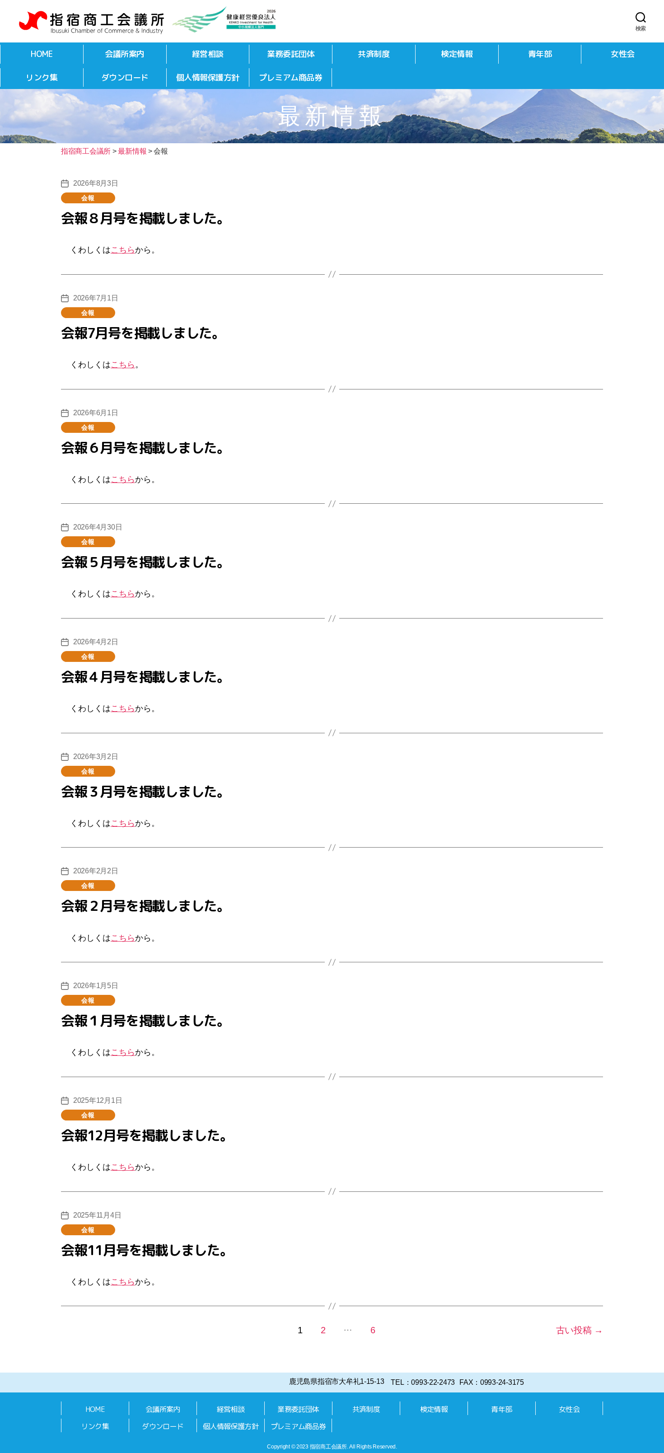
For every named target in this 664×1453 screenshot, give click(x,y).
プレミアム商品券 (290, 77)
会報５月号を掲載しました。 (145, 562)
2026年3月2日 (95, 756)
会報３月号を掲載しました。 (145, 791)
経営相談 (208, 54)
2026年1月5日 (95, 985)
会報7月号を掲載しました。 (143, 332)
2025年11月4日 (97, 1215)
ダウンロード (125, 77)
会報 (87, 198)
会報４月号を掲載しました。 (145, 676)
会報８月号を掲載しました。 (145, 218)
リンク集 (41, 77)
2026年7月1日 (95, 298)
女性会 (623, 54)
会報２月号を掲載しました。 (145, 905)
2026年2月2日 (95, 871)
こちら (123, 249)
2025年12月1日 (97, 1100)
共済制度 (373, 54)
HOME (41, 54)
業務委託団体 (290, 54)
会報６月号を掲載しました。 (145, 447)
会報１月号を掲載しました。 (145, 1020)
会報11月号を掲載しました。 (147, 1250)
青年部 (540, 54)
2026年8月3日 (95, 183)
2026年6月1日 (95, 413)
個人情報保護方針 (207, 77)
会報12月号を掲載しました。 (147, 1135)
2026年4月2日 (95, 642)
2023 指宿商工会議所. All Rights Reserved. (346, 1447)
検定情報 (456, 54)
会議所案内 (125, 54)
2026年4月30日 (97, 527)
